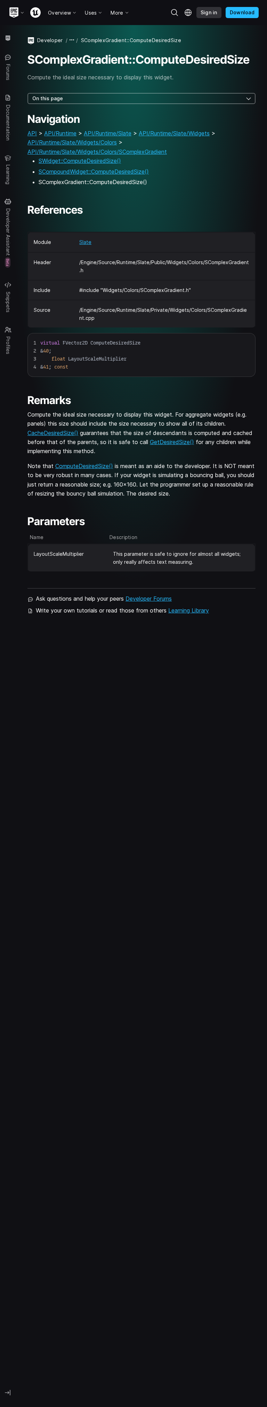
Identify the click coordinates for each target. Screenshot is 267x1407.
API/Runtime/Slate (107, 133)
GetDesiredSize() (172, 441)
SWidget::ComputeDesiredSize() (80, 160)
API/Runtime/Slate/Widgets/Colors (72, 142)
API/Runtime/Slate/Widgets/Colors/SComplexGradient (97, 151)
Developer (50, 40)
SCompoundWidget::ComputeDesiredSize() (94, 171)
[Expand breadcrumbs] (72, 40)
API (32, 133)
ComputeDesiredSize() (84, 466)
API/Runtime (60, 133)
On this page (47, 98)
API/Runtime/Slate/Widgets (174, 133)
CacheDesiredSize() (52, 432)
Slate (85, 242)
